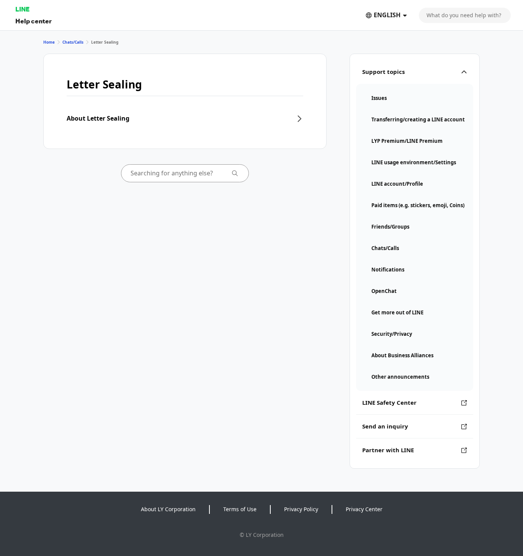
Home (49, 42)
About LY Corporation (168, 509)
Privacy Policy (301, 509)
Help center (33, 21)
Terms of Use (240, 509)
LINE (22, 9)
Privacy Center (364, 509)
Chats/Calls (72, 42)
